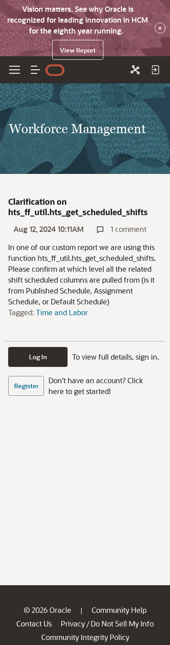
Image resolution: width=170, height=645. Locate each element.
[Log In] (155, 69)
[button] (35, 70)
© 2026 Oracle (47, 610)
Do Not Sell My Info (122, 623)
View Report (78, 50)
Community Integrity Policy (85, 637)
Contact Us (34, 623)
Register (26, 385)
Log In (38, 356)
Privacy (73, 623)
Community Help (119, 610)
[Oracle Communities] (135, 69)
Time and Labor (62, 312)
